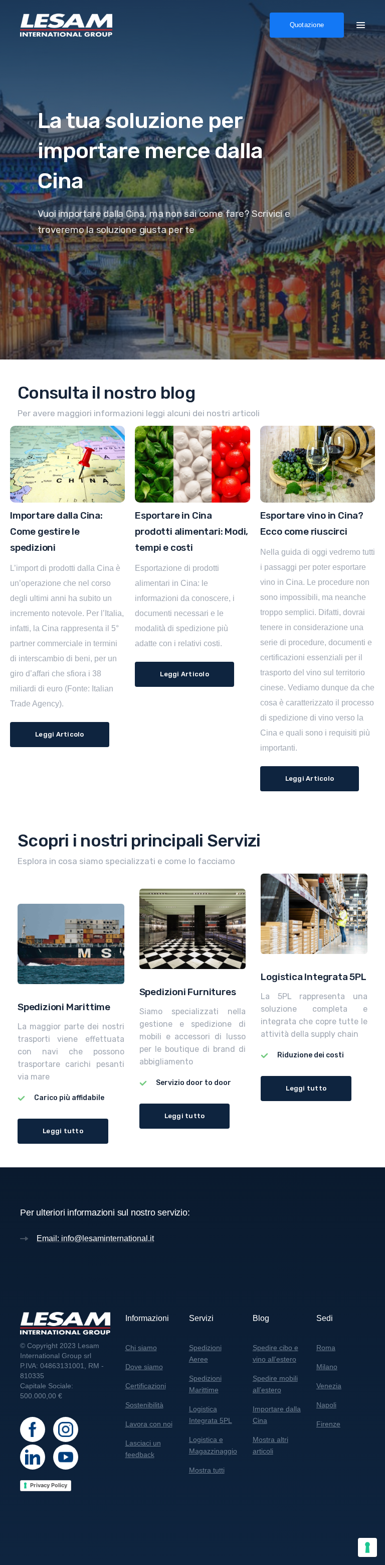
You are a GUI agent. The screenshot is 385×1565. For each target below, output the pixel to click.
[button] (360, 24)
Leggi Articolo (59, 734)
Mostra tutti (207, 1470)
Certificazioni (145, 1386)
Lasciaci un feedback (143, 1449)
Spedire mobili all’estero (275, 1384)
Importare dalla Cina (277, 1414)
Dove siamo (144, 1367)
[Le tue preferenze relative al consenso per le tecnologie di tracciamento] (367, 1547)
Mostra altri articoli (270, 1445)
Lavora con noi (148, 1424)
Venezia (328, 1386)
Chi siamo (141, 1348)
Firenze (328, 1424)
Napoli (326, 1405)
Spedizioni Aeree (205, 1353)
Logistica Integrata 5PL (210, 1414)
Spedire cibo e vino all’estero (275, 1353)
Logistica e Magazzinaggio (213, 1445)
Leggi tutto (63, 1131)
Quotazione (307, 25)
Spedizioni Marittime (205, 1384)
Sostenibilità (144, 1405)
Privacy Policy (48, 1485)
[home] (66, 25)
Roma (325, 1348)
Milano (326, 1367)
